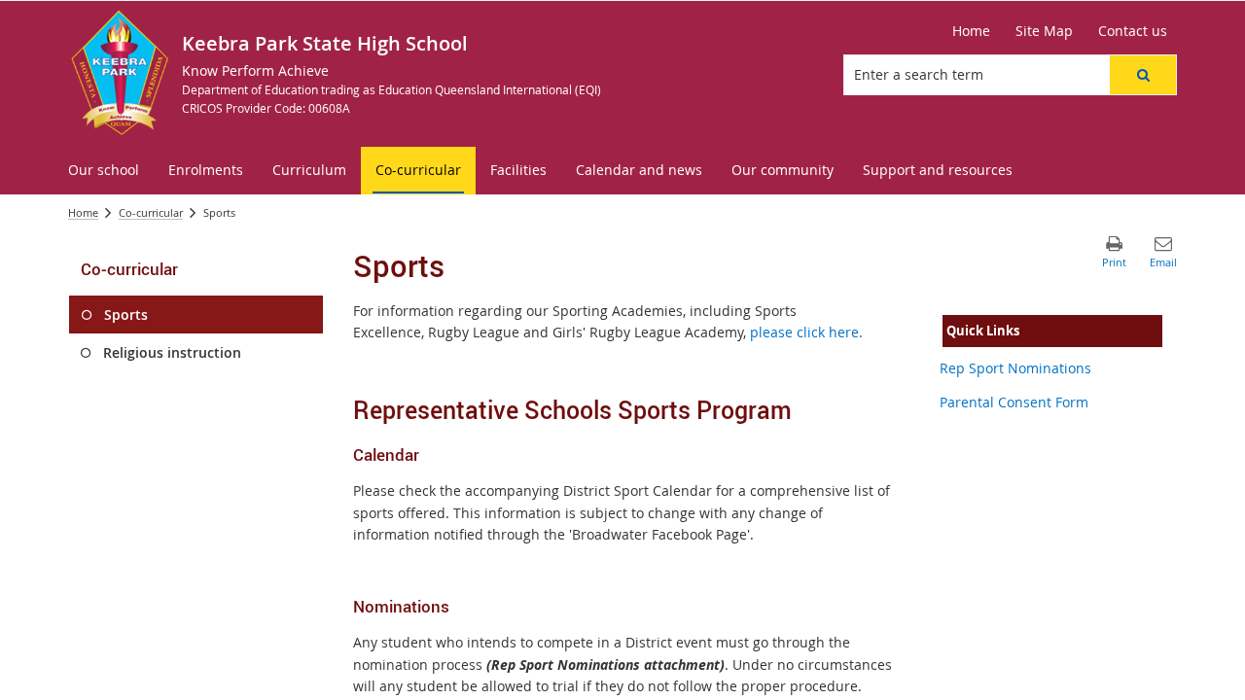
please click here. (806, 332)
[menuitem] (103, 170)
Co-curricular (151, 212)
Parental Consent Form (1014, 402)
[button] (1143, 74)
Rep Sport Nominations (1015, 368)
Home (83, 212)
